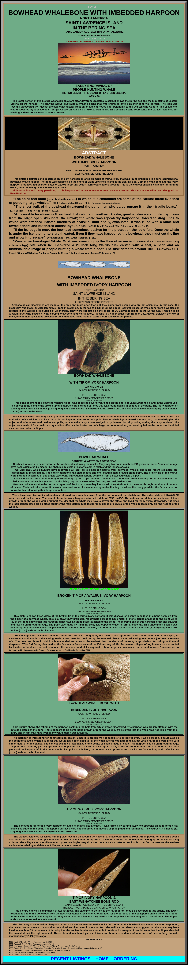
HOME (102, 958)
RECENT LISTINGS (70, 958)
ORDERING (125, 958)
